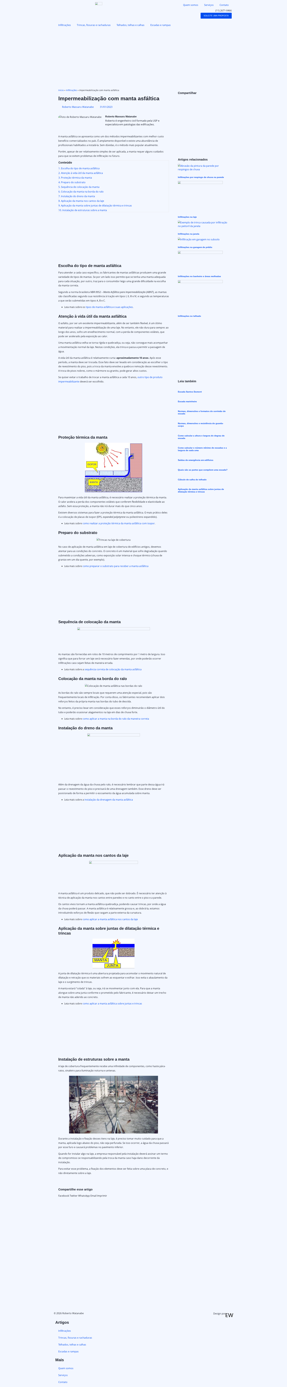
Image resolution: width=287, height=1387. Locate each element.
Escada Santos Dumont (190, 392)
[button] (63, 1196)
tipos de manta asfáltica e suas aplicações (109, 307)
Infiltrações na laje (187, 217)
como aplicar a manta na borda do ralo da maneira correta (116, 718)
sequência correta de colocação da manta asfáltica (113, 669)
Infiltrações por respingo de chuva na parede (201, 177)
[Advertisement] (143, 57)
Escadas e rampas (160, 25)
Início (61, 90)
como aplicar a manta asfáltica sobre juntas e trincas (112, 1003)
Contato (224, 5)
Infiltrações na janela (188, 234)
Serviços (209, 5)
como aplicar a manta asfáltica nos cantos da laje (110, 919)
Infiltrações (64, 25)
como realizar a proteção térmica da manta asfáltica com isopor (119, 523)
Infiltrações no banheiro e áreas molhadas (199, 276)
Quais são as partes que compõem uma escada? (203, 470)
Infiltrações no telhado (189, 316)
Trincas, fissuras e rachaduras (94, 25)
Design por (219, 1313)
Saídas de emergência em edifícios (195, 460)
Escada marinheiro (187, 401)
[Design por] (229, 1315)
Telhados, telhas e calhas (130, 25)
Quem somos (190, 5)
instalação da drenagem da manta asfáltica (108, 799)
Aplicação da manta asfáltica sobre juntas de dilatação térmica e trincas (201, 490)
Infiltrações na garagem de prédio (195, 247)
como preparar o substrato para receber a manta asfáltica (115, 566)
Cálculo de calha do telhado (192, 479)
